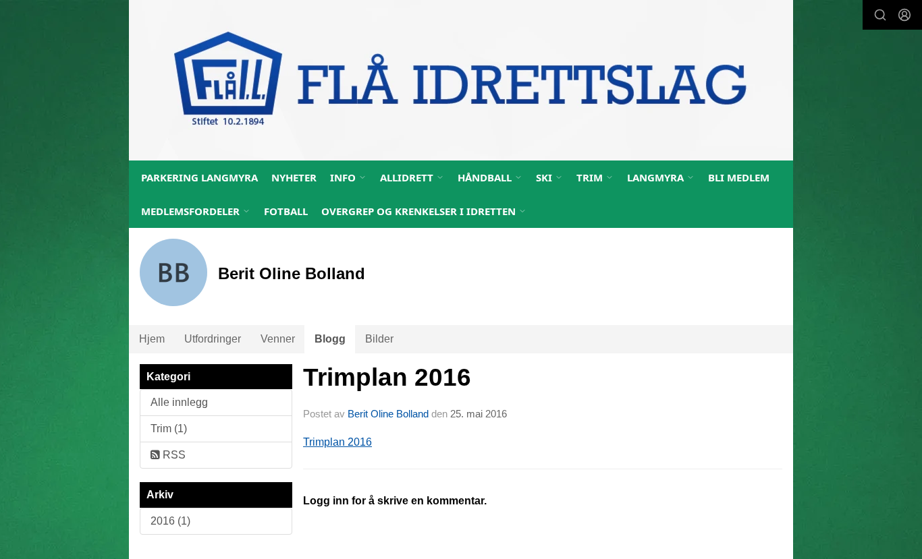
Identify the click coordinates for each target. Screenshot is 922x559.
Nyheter (294, 177)
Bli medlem (738, 177)
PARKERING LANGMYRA (199, 177)
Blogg (330, 339)
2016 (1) (170, 521)
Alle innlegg (179, 402)
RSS (173, 455)
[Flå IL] (461, 80)
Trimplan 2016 (387, 377)
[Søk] (880, 15)
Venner (278, 339)
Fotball (286, 211)
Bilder (379, 339)
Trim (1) (169, 428)
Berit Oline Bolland (388, 413)
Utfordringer (212, 339)
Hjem (152, 339)
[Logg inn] (904, 15)
